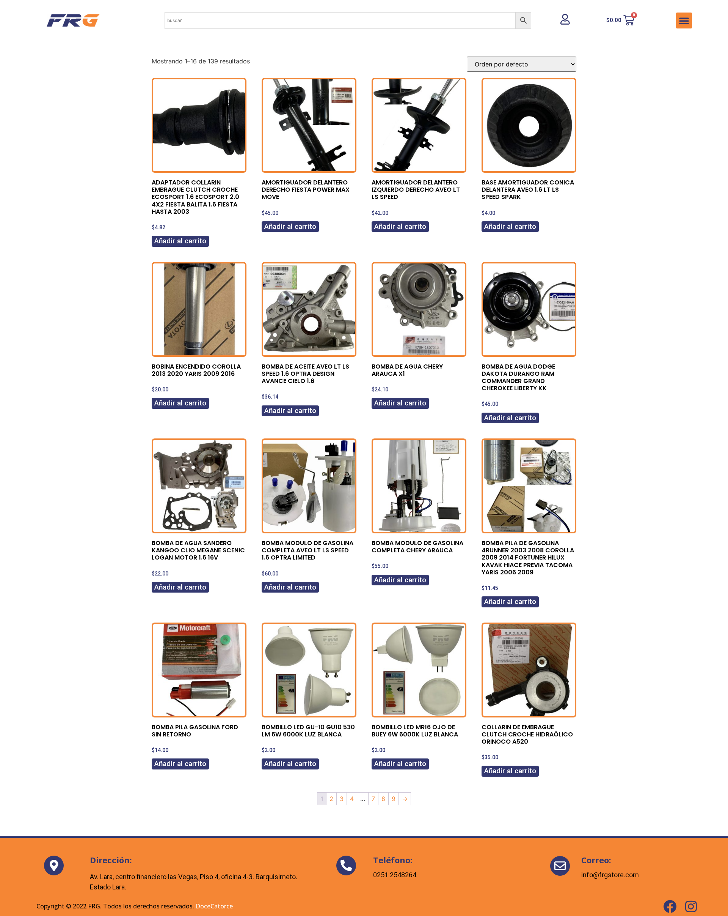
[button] (684, 20)
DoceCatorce (214, 906)
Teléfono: (393, 860)
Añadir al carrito (180, 240)
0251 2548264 (394, 875)
